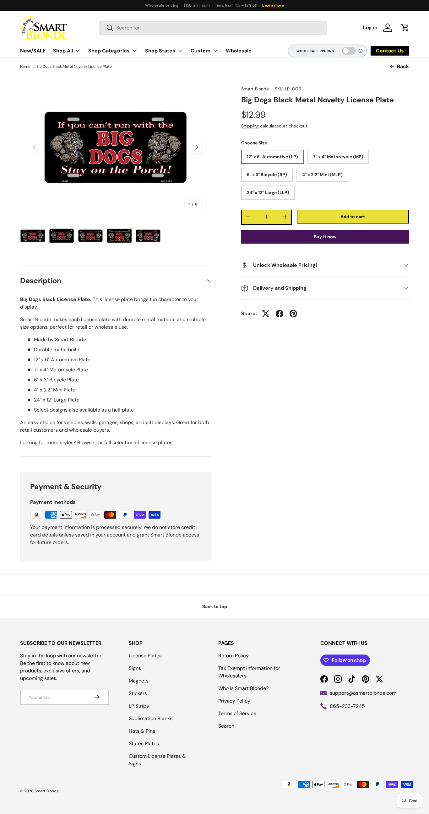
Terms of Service (237, 713)
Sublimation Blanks (150, 718)
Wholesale (239, 50)
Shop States (160, 50)
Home (25, 66)
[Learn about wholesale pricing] (361, 51)
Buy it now (325, 237)
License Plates (145, 655)
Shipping (250, 126)
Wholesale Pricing (315, 51)
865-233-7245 (347, 706)
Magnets (139, 680)
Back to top (214, 606)
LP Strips (139, 706)
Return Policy (233, 655)
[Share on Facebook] (279, 314)
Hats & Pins (142, 731)
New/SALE (33, 50)
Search (226, 726)
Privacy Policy (234, 701)
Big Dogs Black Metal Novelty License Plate (74, 66)
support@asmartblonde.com (363, 693)
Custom (200, 50)
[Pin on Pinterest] (293, 314)
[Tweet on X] (266, 314)
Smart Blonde (255, 89)
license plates (156, 442)
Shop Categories (109, 50)
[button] (405, 28)
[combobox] (213, 28)
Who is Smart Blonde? (243, 688)
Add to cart (352, 216)
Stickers (138, 693)
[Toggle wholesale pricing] (349, 51)
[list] (115, 147)
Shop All (63, 50)
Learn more (273, 5)
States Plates (144, 743)
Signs (135, 668)
